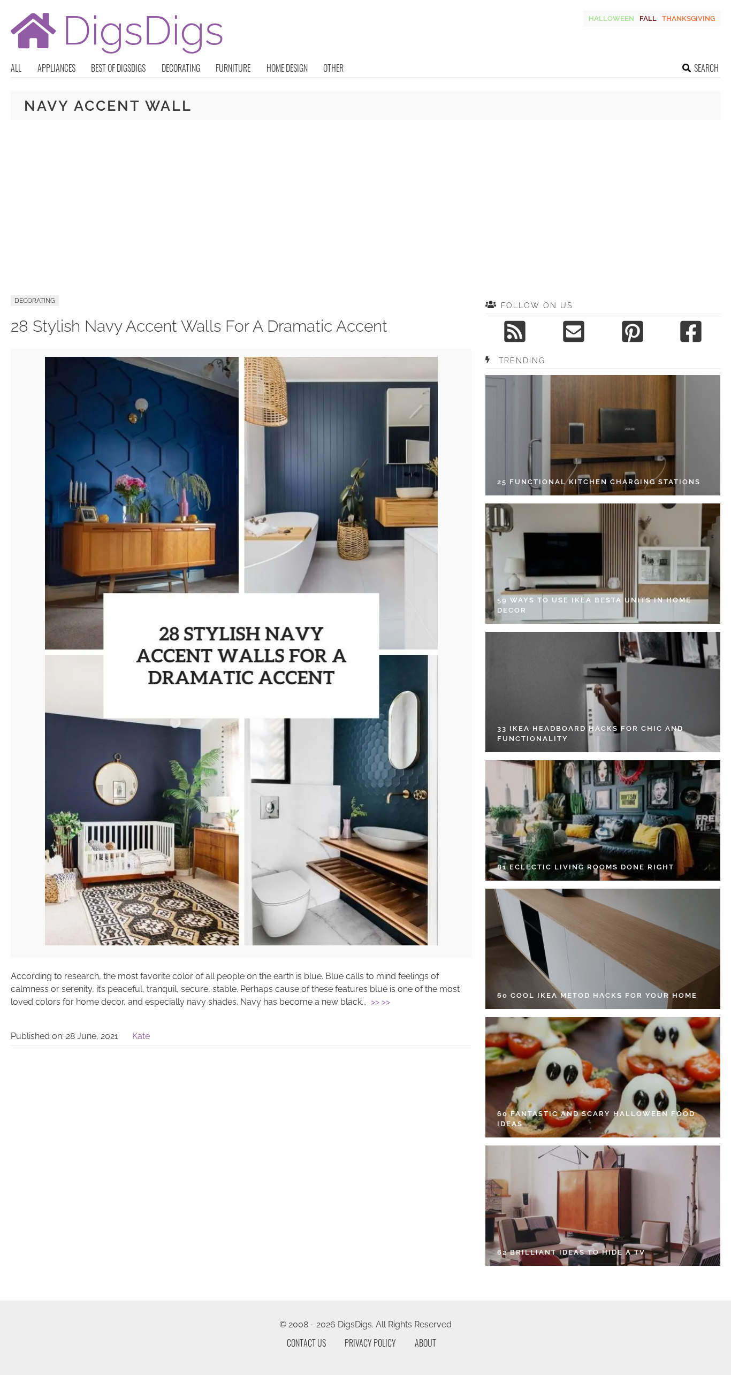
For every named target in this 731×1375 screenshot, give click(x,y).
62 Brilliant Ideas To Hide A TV (571, 1252)
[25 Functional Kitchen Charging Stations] (602, 435)
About (425, 1342)
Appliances (56, 68)
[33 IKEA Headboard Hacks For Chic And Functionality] (602, 692)
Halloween (611, 18)
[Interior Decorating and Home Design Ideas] (117, 55)
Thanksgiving (688, 18)
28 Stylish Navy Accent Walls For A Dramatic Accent (199, 326)
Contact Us (306, 1342)
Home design (287, 68)
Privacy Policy (370, 1342)
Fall (648, 18)
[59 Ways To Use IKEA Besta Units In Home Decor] (602, 563)
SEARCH (706, 68)
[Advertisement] (365, 207)
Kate (141, 1036)
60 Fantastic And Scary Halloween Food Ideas (596, 1119)
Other (333, 68)
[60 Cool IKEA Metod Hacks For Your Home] (602, 949)
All (16, 68)
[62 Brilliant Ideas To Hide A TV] (602, 1205)
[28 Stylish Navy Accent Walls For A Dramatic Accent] (241, 942)
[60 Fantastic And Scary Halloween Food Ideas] (602, 1077)
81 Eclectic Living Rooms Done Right (585, 867)
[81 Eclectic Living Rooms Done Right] (602, 820)
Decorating (181, 68)
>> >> (380, 1002)
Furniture (233, 68)
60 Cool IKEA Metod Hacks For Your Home (597, 995)
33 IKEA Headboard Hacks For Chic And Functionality (590, 733)
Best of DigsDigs (118, 68)
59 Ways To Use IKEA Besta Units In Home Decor (594, 605)
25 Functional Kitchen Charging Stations (598, 482)
